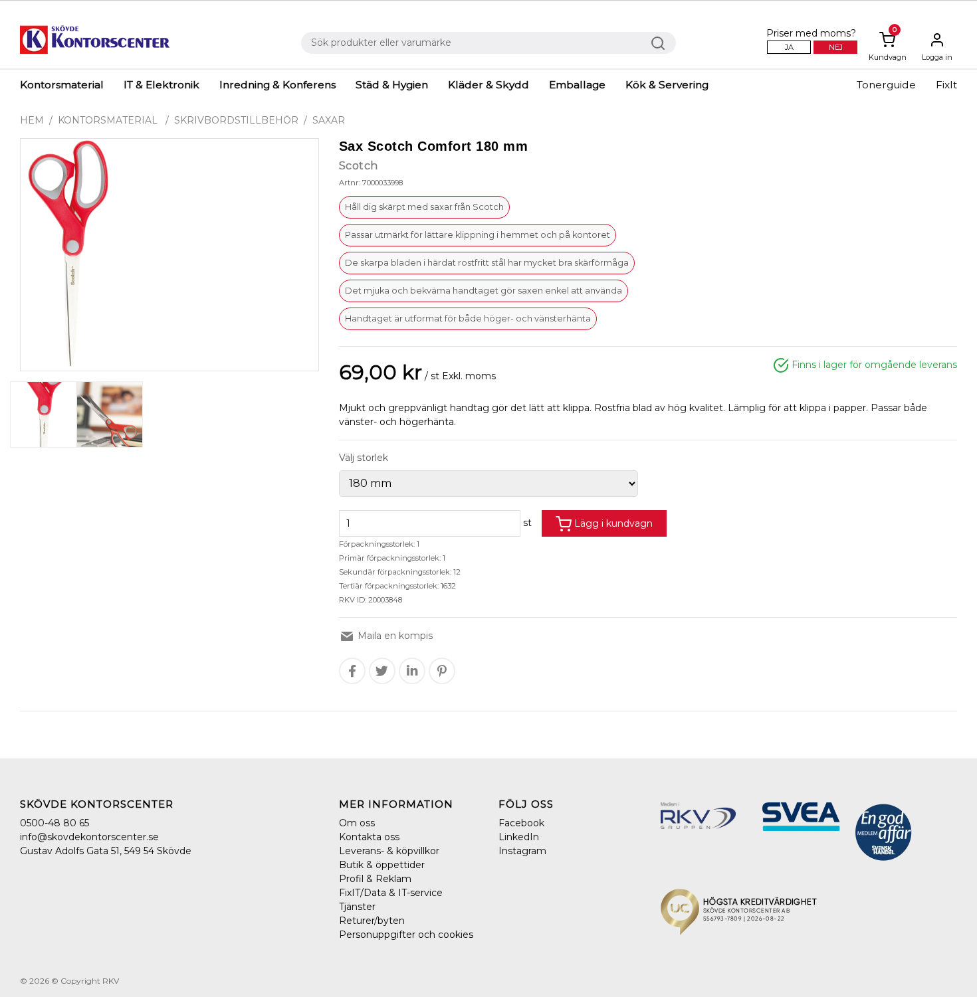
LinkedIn (518, 837)
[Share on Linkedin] (412, 671)
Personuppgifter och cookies (406, 935)
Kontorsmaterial (62, 84)
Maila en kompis (394, 636)
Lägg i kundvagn (612, 523)
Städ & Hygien (392, 84)
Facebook (521, 823)
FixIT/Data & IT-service (391, 893)
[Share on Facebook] (352, 671)
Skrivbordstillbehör (236, 120)
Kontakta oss (369, 837)
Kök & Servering (666, 84)
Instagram (522, 851)
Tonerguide (886, 84)
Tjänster (357, 907)
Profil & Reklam (375, 879)
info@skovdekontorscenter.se (89, 837)
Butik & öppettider (382, 865)
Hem (32, 120)
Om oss (357, 823)
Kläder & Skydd (488, 84)
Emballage (577, 84)
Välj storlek (363, 458)
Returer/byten (372, 921)
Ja (789, 47)
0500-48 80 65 (54, 823)
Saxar (328, 120)
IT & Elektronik (161, 84)
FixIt (946, 84)
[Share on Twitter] (382, 671)
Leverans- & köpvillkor (389, 851)
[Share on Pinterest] (442, 671)
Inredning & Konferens (277, 84)
